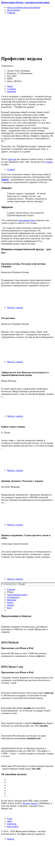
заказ (9, 821)
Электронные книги (17, 594)
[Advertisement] (19, 34)
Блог (9, 607)
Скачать (11, 169)
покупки (12, 159)
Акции (10, 605)
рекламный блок (26, 220)
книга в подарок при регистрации (23, 7)
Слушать (11, 89)
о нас (9, 818)
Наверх (10, 839)
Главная (11, 589)
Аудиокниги (13, 597)
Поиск (10, 602)
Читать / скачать (15, 307)
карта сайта (12, 826)
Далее (10, 86)
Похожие (11, 91)
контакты (11, 823)
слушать (49, 162)
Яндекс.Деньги (30, 803)
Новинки (11, 600)
